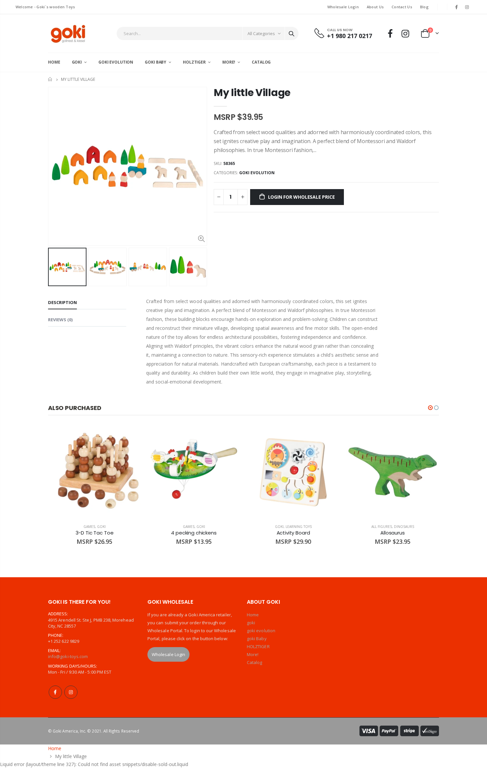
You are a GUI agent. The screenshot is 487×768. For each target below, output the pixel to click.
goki (101, 526)
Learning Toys (299, 526)
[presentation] (55, 267)
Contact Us (402, 6)
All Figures (381, 526)
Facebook (55, 692)
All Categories (261, 33)
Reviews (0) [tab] (60, 320)
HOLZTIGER (258, 646)
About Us (375, 6)
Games (89, 526)
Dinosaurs (404, 526)
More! (252, 654)
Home (50, 79)
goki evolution (257, 173)
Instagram (71, 692)
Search (291, 33)
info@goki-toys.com (68, 656)
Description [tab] (62, 302)
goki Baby (257, 638)
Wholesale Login (343, 6)
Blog (424, 6)
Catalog (254, 662)
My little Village (252, 92)
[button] (430, 408)
